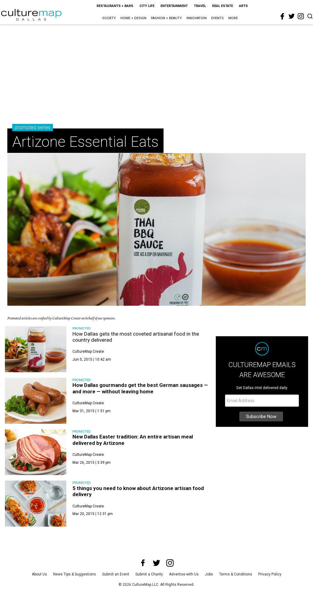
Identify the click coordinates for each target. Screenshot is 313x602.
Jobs (209, 574)
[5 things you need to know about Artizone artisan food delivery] (35, 504)
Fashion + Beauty (166, 18)
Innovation (196, 18)
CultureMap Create (88, 351)
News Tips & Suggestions (74, 574)
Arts (243, 6)
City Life (146, 6)
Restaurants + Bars (115, 6)
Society (109, 18)
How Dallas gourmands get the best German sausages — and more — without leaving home (140, 388)
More (233, 18)
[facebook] (282, 16)
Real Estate (222, 6)
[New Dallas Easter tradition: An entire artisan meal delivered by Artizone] (35, 452)
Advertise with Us (184, 574)
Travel (200, 6)
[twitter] (292, 16)
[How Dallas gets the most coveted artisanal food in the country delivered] (35, 349)
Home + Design (133, 18)
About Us (39, 574)
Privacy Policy (270, 574)
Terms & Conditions (235, 574)
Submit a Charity (149, 574)
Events (217, 18)
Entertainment (174, 6)
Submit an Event (115, 574)
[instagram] (301, 16)
